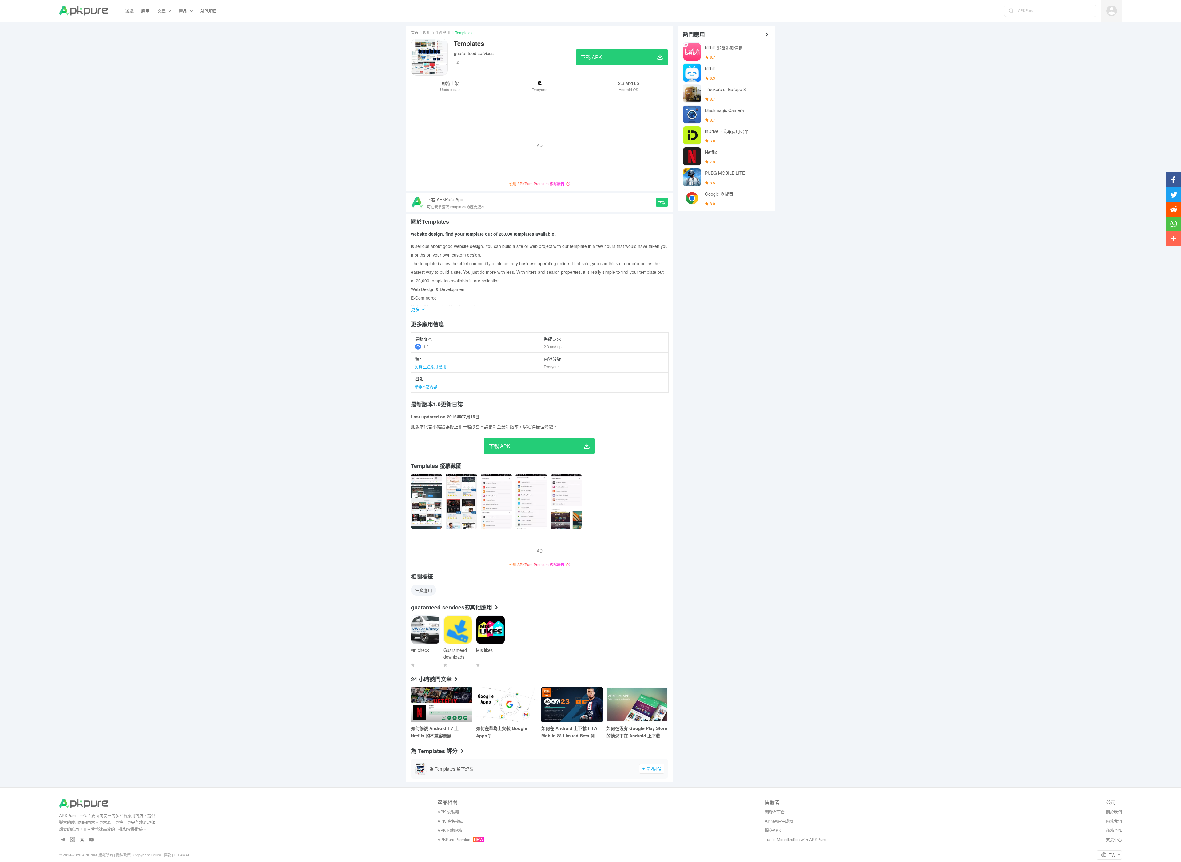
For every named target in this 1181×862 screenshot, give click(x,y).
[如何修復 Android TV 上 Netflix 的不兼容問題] (441, 704)
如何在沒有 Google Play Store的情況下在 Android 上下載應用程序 (636, 732)
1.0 (426, 346)
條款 (167, 854)
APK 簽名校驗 (450, 821)
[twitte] (82, 840)
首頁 (414, 32)
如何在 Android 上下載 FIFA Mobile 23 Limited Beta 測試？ (569, 732)
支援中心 (1114, 839)
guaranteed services (474, 53)
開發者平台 (775, 812)
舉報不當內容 (426, 386)
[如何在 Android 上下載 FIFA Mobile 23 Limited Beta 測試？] (572, 704)
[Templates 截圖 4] (566, 501)
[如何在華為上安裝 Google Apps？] (507, 704)
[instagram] (72, 840)
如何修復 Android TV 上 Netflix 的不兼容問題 (435, 732)
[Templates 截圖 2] (496, 501)
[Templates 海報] (426, 501)
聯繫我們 (1114, 821)
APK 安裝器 (448, 812)
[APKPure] (83, 11)
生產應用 (442, 32)
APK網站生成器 (779, 821)
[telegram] (63, 840)
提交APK (773, 830)
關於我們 (1114, 812)
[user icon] (1111, 11)
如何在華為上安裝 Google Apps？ (501, 732)
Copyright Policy (147, 854)
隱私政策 (123, 854)
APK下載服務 (450, 830)
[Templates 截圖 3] (531, 501)
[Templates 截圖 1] (461, 501)
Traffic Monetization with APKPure (795, 839)
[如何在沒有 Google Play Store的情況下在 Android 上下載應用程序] (637, 704)
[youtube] (91, 840)
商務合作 (1114, 830)
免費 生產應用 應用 (430, 366)
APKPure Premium (454, 839)
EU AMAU (182, 854)
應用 (427, 32)
